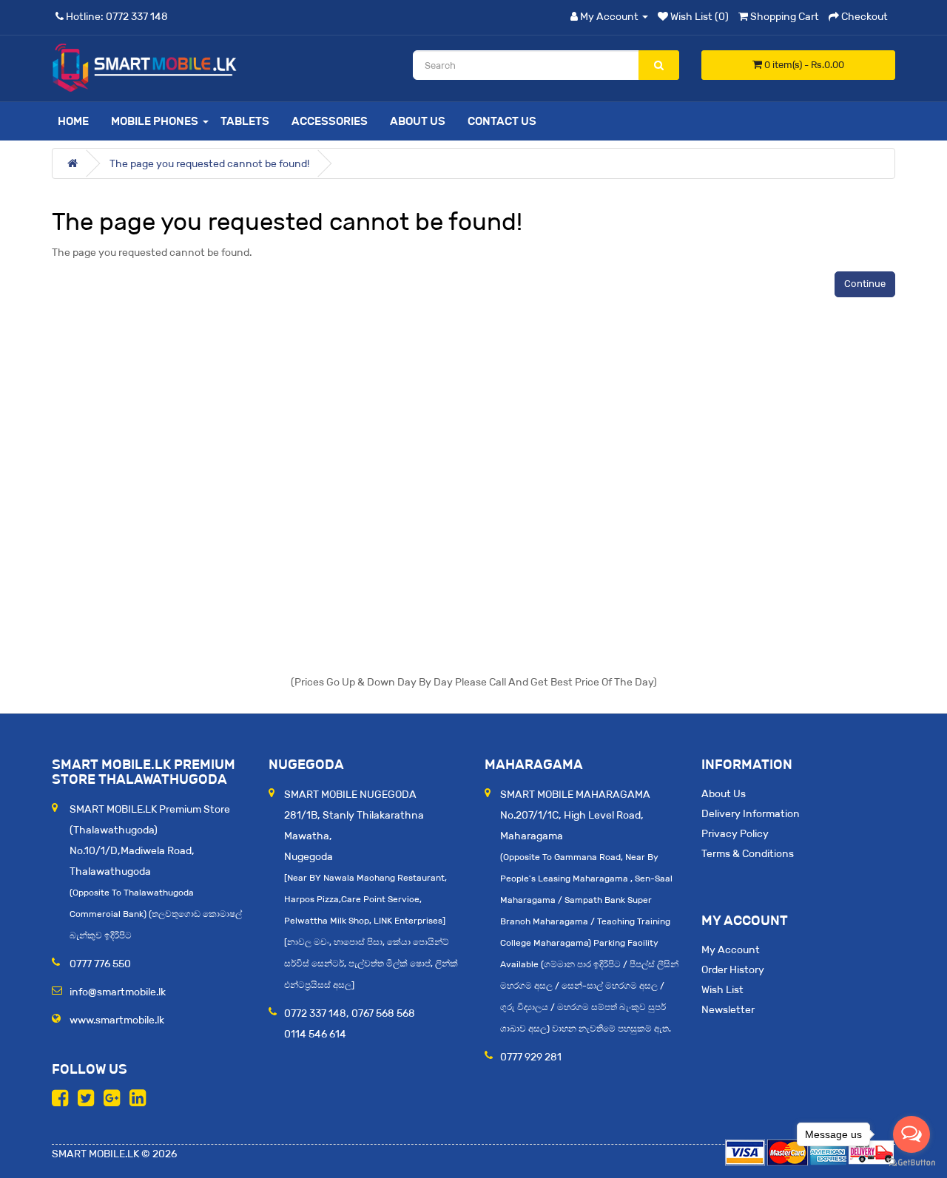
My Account (730, 949)
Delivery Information (750, 813)
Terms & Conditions (747, 853)
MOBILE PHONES (154, 121)
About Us (417, 121)
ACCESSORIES (329, 121)
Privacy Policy (735, 833)
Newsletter (728, 1009)
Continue (865, 283)
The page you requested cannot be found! (209, 163)
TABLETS (244, 121)
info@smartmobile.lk (118, 991)
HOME (73, 121)
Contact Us (502, 121)
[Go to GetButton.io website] (911, 1163)
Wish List (722, 989)
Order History (732, 969)
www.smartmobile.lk (117, 1019)
